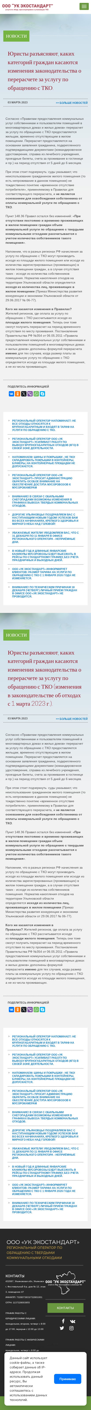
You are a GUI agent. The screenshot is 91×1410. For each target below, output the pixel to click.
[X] (24, 393)
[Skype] (42, 393)
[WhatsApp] (36, 393)
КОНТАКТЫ (65, 1308)
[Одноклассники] (17, 393)
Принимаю (67, 1379)
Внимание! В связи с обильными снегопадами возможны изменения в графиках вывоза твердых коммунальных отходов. (45, 501)
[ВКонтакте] (11, 393)
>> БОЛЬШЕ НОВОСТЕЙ (72, 102)
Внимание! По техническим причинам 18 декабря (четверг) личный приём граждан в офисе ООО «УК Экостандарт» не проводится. (44, 592)
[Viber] (30, 393)
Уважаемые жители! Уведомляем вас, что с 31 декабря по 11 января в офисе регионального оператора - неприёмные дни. (45, 537)
